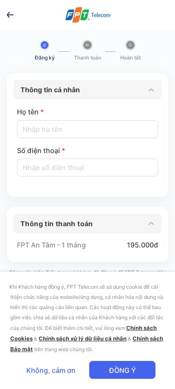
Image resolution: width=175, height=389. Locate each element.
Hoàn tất (130, 57)
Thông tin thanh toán (56, 223)
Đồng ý (122, 370)
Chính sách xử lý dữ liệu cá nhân (83, 338)
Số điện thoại (41, 150)
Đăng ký (45, 57)
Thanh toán (87, 57)
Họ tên (30, 112)
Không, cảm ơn (51, 370)
